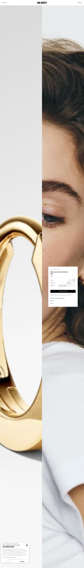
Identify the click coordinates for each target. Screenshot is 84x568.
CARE (51, 303)
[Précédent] (2, 286)
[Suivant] (39, 286)
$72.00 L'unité (62, 285)
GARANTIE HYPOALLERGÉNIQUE (57, 298)
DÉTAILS (52, 300)
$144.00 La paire (71, 285)
